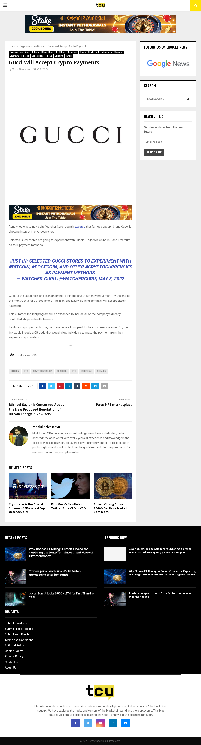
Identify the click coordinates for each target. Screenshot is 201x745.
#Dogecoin (44, 267)
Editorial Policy (15, 645)
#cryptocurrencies (108, 267)
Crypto (83, 52)
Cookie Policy (14, 650)
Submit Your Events (17, 634)
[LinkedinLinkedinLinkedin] (113, 723)
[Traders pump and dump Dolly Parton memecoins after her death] (15, 576)
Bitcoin (35, 52)
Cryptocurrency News (20, 52)
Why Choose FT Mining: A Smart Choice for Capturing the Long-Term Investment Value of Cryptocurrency (61, 552)
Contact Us (12, 662)
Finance (25, 56)
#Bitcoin (19, 267)
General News (38, 56)
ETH (74, 371)
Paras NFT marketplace (114, 405)
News (49, 56)
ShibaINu (101, 371)
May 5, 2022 (111, 278)
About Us (10, 667)
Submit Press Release (19, 628)
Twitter (69, 56)
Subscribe (154, 152)
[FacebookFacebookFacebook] (75, 723)
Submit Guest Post (16, 623)
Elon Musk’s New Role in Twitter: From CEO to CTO (68, 506)
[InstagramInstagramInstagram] (100, 723)
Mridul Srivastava (21, 69)
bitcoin (15, 371)
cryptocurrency (42, 371)
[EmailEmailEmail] (125, 723)
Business (72, 52)
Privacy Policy (14, 656)
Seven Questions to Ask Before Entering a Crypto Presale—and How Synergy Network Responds (160, 551)
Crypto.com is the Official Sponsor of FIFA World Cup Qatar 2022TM (27, 508)
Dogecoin (118, 52)
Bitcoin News (47, 52)
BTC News (61, 52)
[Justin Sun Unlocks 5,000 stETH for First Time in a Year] (15, 599)
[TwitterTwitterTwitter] (88, 723)
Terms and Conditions (19, 639)
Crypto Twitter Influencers (100, 52)
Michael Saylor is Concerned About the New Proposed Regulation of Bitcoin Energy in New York (36, 409)
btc (26, 371)
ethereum (86, 371)
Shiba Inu (59, 56)
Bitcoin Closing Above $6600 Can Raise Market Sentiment (110, 508)
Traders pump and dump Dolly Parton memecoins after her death (55, 573)
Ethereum (14, 56)
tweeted (79, 226)
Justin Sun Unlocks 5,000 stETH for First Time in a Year (62, 595)
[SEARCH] (188, 99)
